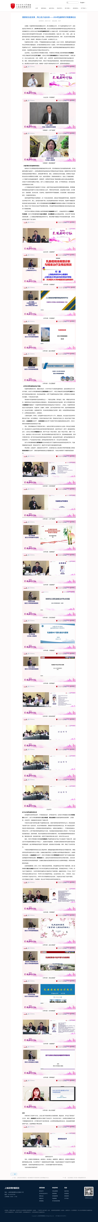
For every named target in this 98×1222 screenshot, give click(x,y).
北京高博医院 (74, 1210)
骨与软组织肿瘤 (56, 1200)
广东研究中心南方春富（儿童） (44, 1210)
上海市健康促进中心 (27, 1212)
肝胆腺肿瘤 (55, 1196)
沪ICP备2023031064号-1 (61, 1215)
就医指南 (43, 8)
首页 (37, 8)
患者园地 (75, 8)
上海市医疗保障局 (18, 1212)
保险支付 (41, 1198)
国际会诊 (41, 1196)
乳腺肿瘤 (54, 1198)
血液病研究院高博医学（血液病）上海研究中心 (61, 1210)
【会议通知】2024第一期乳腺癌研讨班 (76, 1177)
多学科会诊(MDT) (43, 1193)
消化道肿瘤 (55, 1191)
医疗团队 (67, 8)
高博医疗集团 (12, 1210)
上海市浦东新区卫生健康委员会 (38, 1212)
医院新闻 (66, 1196)
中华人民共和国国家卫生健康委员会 (85, 1210)
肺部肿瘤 (54, 1193)
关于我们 (83, 8)
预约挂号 (41, 1191)
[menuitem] (37, 8)
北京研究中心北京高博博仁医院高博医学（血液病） (26, 1210)
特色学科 (59, 8)
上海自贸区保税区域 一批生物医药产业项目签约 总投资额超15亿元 (33, 1177)
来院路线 (41, 1200)
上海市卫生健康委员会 (9, 1212)
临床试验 (51, 8)
